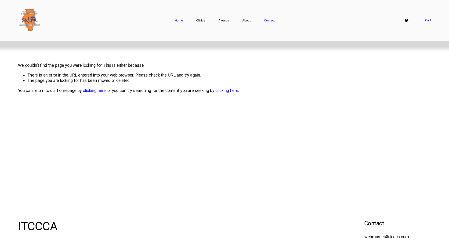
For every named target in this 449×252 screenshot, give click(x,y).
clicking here (94, 90)
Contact (269, 20)
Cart (428, 20)
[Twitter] (406, 20)
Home (179, 20)
